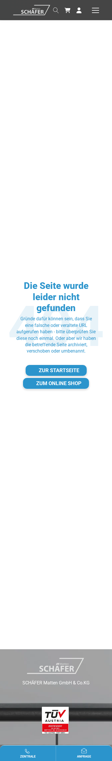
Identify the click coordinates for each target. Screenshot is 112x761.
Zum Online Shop (59, 383)
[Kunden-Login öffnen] (79, 10)
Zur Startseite (59, 370)
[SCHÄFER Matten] (31, 9)
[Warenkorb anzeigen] (67, 10)
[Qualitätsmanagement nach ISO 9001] (55, 720)
